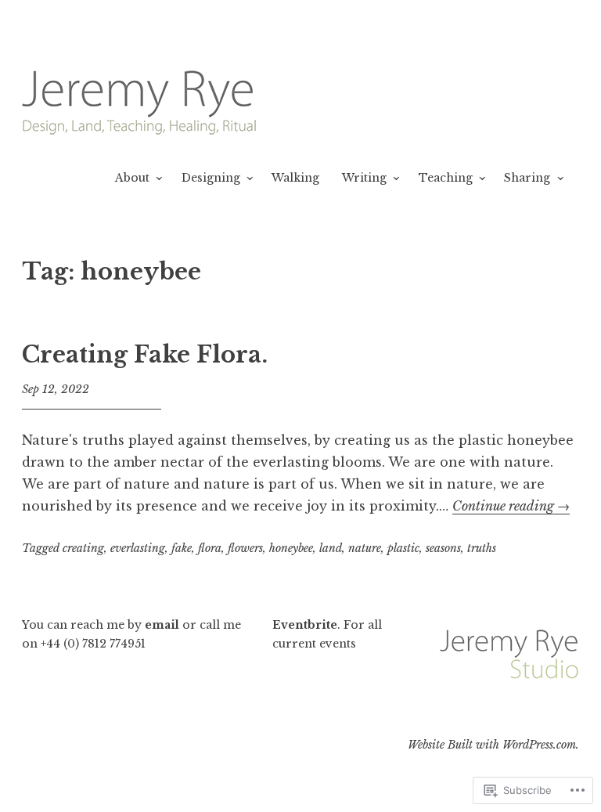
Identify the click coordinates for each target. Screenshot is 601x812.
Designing (211, 178)
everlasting (137, 548)
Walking (295, 178)
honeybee (291, 548)
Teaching (446, 178)
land (330, 548)
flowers (245, 548)
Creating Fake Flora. (145, 355)
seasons (443, 548)
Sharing (527, 178)
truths (481, 548)
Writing (364, 178)
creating (83, 548)
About (132, 178)
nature (364, 548)
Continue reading (511, 506)
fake (181, 548)
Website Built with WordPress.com (492, 745)
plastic (403, 548)
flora (209, 548)
